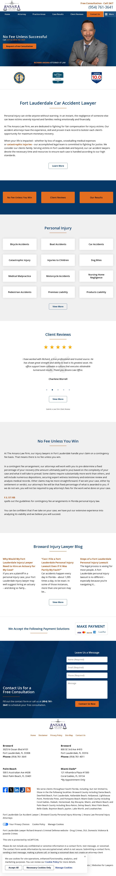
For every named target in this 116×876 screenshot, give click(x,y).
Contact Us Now (87, 703)
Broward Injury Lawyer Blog (58, 546)
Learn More (58, 165)
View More (58, 306)
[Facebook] (5, 789)
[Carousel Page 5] (69, 390)
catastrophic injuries (19, 144)
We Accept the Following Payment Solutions (38, 629)
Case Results (58, 14)
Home (7, 14)
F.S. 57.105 (9, 497)
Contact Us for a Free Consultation (18, 689)
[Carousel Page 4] (63, 390)
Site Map (69, 735)
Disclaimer (43, 735)
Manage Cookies (56, 824)
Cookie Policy (38, 824)
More (111, 14)
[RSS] (28, 789)
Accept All (14, 867)
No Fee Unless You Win (19, 197)
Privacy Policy (56, 735)
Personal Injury (58, 227)
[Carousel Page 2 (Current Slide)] (52, 390)
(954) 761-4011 (77, 756)
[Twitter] (11, 789)
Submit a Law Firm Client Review (58, 409)
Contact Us (95, 14)
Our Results (96, 197)
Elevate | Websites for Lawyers (94, 865)
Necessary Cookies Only (39, 867)
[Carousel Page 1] (47, 390)
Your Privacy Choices (19, 824)
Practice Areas (39, 14)
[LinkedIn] (16, 789)
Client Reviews (76, 14)
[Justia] (22, 789)
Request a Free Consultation (19, 46)
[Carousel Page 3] (58, 390)
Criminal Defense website (55, 830)
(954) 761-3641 (101, 7)
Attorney (22, 14)
